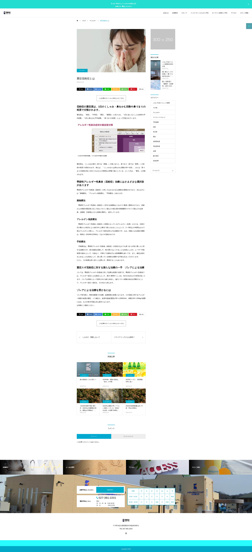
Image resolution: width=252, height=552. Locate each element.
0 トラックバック (128, 436)
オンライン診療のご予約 (219, 13)
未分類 (155, 132)
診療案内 (175, 13)
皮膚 (154, 151)
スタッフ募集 (244, 13)
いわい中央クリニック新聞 (161, 103)
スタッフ (184, 13)
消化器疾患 (156, 146)
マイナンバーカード (159, 117)
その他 (155, 107)
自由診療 (156, 160)
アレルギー (82, 70)
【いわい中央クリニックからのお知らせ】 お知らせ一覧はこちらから (123, 5)
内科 (154, 127)
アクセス (233, 13)
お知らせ (166, 13)
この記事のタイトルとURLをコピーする (111, 98)
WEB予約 (110, 490)
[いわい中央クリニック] (7, 12)
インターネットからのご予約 (199, 13)
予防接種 (156, 122)
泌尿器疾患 (156, 141)
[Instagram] (126, 533)
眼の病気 (156, 156)
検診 (154, 136)
